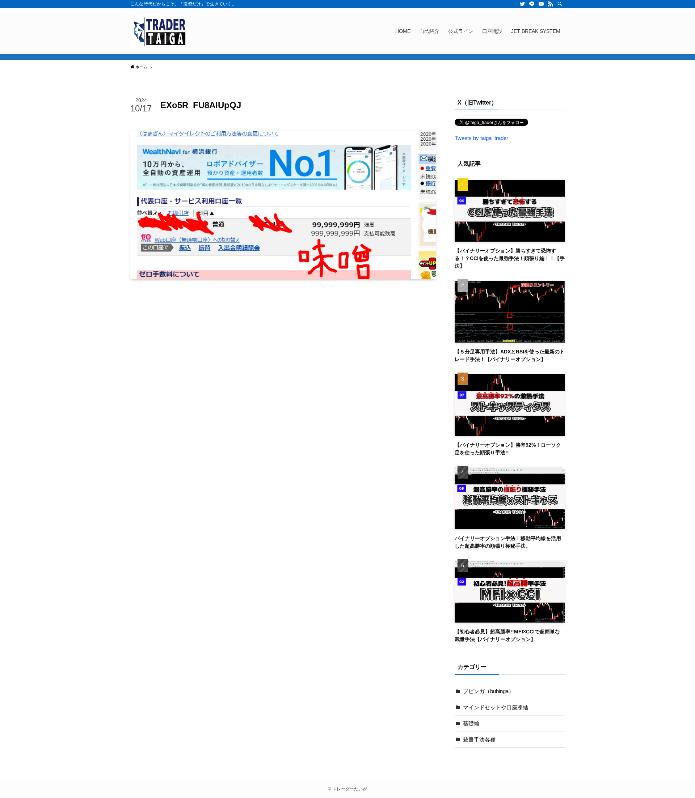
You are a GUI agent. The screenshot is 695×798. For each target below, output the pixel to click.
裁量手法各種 (479, 740)
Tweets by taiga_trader (481, 138)
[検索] (560, 4)
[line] (531, 4)
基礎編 (471, 723)
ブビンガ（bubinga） (488, 691)
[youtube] (541, 4)
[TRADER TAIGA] (159, 31)
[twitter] (522, 4)
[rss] (550, 4)
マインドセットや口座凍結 (495, 707)
